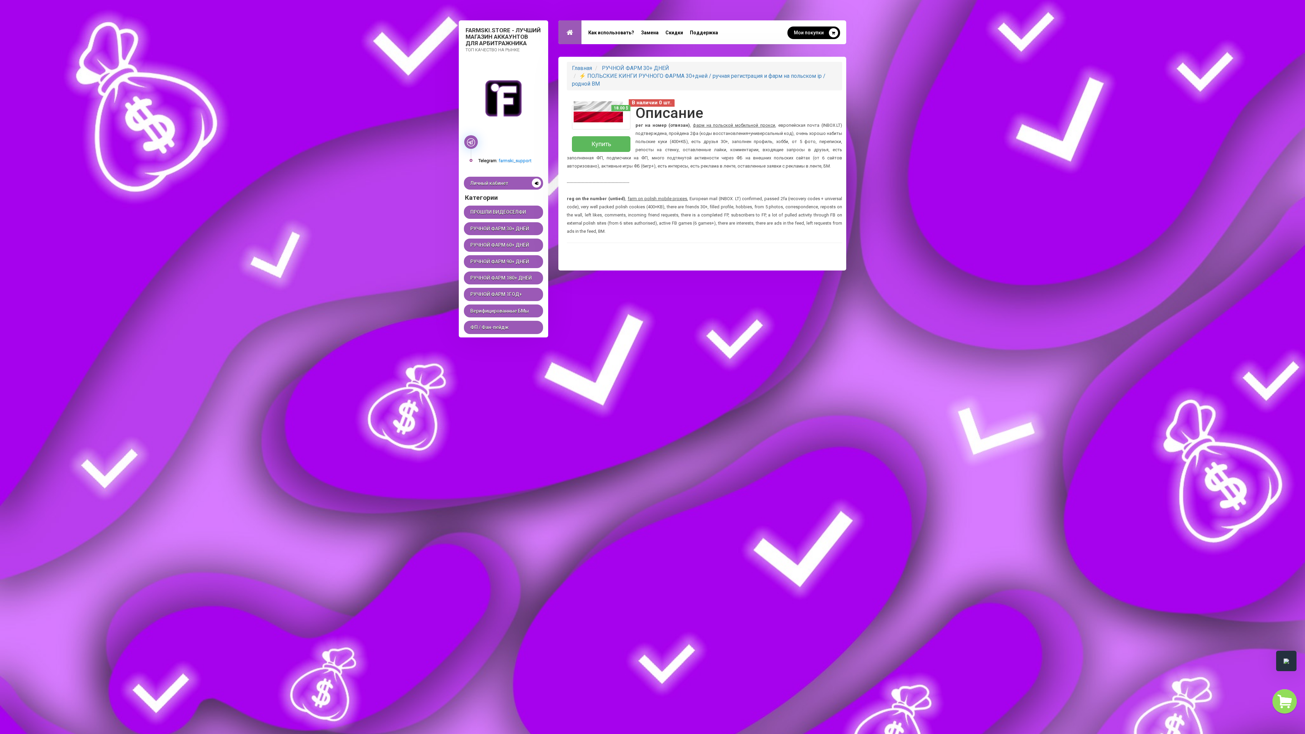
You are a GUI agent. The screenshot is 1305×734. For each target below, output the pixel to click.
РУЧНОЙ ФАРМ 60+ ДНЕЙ (499, 245)
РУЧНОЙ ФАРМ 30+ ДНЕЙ (499, 228)
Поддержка (704, 32)
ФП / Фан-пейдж (489, 327)
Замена (650, 32)
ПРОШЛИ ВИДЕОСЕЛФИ (498, 212)
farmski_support (515, 160)
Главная (582, 68)
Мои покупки (809, 32)
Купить (601, 143)
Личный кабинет (489, 183)
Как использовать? (611, 32)
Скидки (674, 32)
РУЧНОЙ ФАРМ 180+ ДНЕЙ (501, 278)
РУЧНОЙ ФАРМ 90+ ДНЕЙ (499, 261)
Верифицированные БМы (499, 311)
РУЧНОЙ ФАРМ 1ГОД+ (496, 294)
